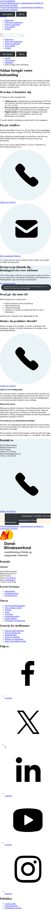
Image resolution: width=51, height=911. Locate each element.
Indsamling (9, 62)
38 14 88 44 (11, 578)
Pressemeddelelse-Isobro (8, 283)
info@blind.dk (9, 580)
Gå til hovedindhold (7, 1)
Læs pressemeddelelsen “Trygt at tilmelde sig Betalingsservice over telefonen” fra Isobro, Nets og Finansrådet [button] (25, 287)
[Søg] (23, 35)
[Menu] (1, 33)
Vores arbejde (10, 60)
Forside (7, 58)
